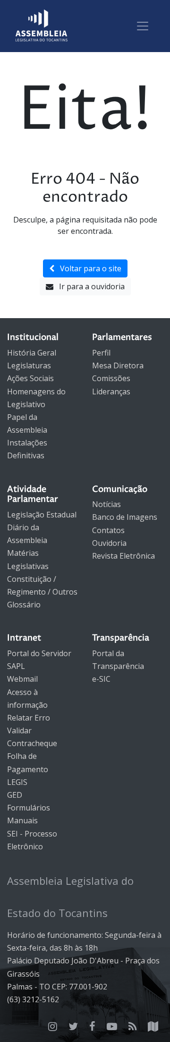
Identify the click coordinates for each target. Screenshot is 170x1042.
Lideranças (111, 391)
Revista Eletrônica (123, 556)
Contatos (108, 530)
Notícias (106, 504)
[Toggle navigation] (142, 26)
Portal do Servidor (39, 653)
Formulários (28, 807)
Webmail (22, 679)
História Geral (31, 352)
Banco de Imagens (124, 517)
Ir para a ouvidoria (89, 286)
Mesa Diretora (118, 365)
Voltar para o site (87, 268)
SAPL (16, 666)
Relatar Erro (28, 717)
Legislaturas (29, 365)
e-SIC (101, 679)
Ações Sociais (30, 378)
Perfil (101, 352)
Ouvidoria (109, 543)
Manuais (22, 820)
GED (14, 795)
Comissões (111, 378)
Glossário (24, 604)
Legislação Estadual (41, 514)
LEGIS (17, 782)
